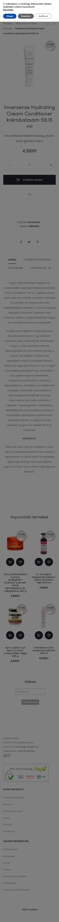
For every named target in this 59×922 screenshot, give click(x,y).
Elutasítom (25, 16)
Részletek (8, 9)
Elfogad (9, 16)
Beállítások (43, 16)
